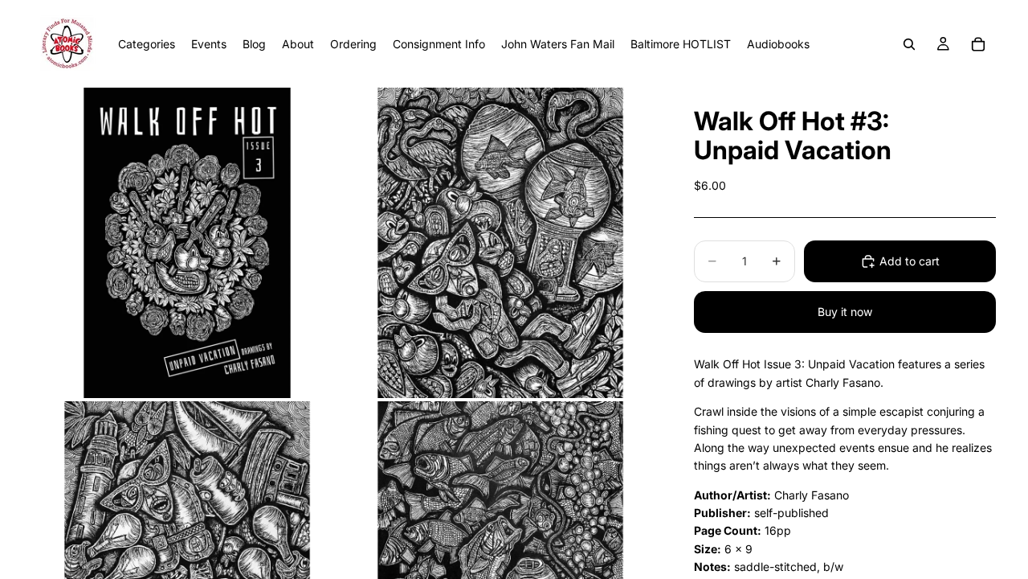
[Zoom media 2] (500, 243)
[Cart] (978, 44)
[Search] (909, 44)
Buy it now (845, 311)
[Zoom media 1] (187, 243)
